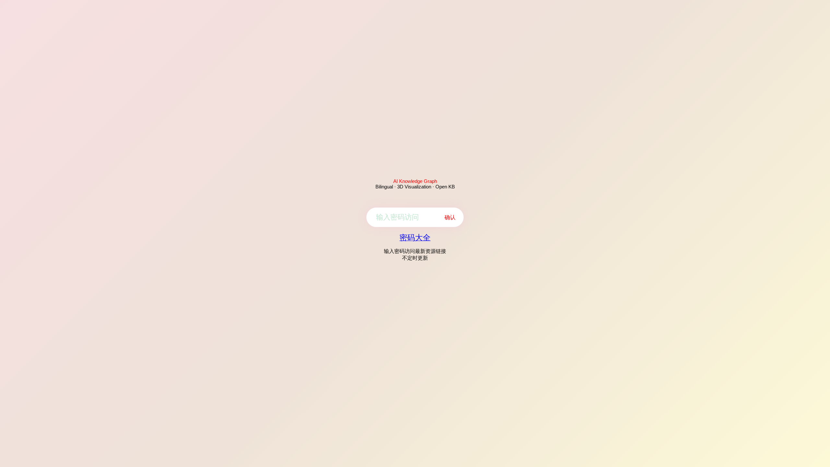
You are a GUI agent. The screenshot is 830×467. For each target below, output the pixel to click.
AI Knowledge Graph (415, 181)
